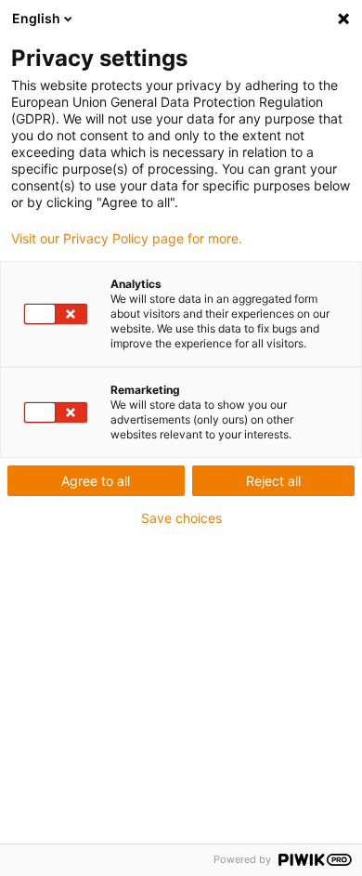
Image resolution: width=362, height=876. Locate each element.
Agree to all (95, 481)
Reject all (273, 481)
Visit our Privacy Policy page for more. (126, 238)
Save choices (181, 518)
